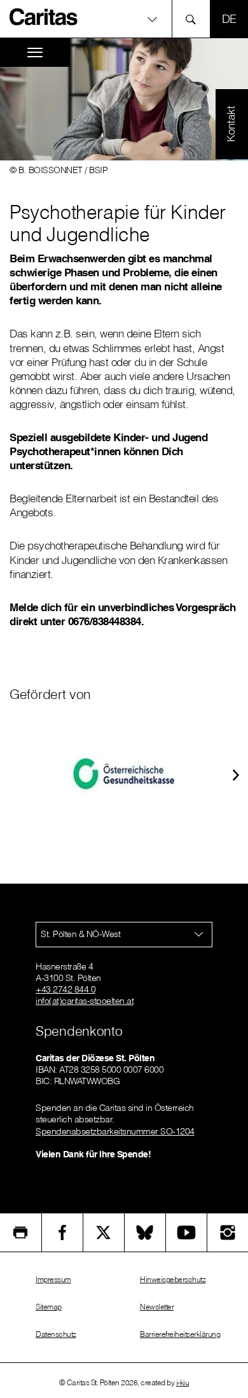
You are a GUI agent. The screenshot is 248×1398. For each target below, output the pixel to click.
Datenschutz (56, 1334)
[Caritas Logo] (44, 16)
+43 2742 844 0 (65, 989)
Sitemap (49, 1306)
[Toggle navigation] (35, 52)
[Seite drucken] (20, 1232)
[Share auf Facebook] (62, 1232)
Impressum (53, 1279)
